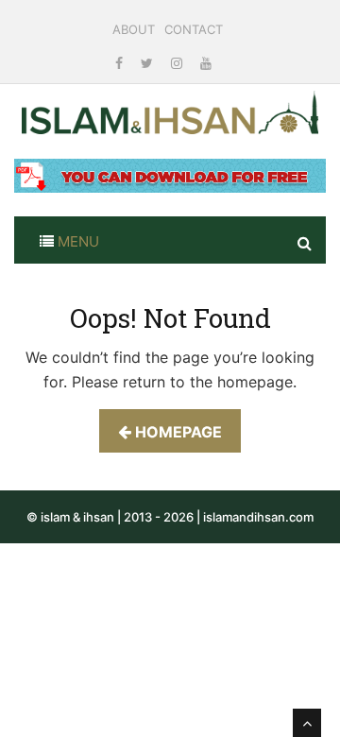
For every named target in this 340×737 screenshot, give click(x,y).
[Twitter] (149, 63)
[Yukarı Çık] (307, 723)
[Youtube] (206, 63)
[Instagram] (178, 63)
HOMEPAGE (176, 431)
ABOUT (133, 29)
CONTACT (193, 29)
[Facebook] (121, 63)
